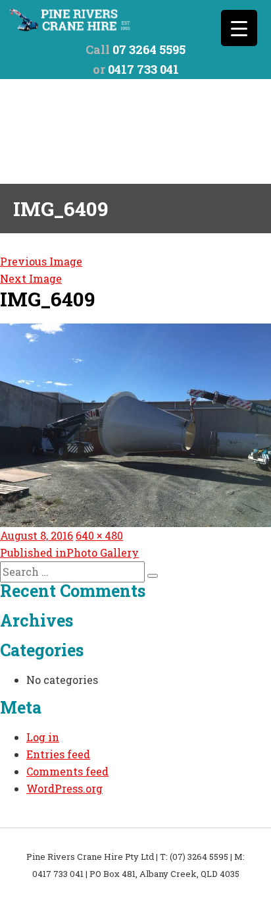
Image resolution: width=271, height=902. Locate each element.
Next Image (31, 278)
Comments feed (67, 771)
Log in (42, 737)
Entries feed (58, 754)
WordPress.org (64, 788)
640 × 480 (99, 535)
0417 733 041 (143, 69)
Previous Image (41, 261)
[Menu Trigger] (239, 28)
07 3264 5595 (148, 49)
